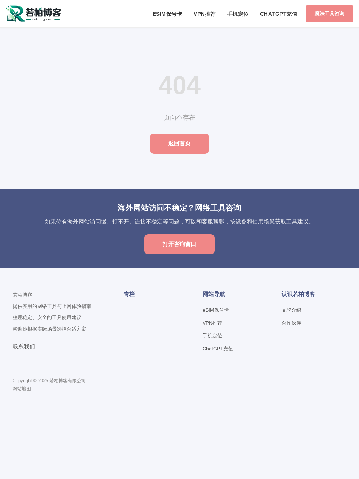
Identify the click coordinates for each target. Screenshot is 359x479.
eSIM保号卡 (168, 14)
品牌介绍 (291, 310)
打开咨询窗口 (179, 244)
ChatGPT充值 (279, 14)
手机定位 (238, 14)
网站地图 (22, 388)
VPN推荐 (205, 14)
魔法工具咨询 (329, 13)
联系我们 (24, 346)
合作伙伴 (291, 323)
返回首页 (179, 143)
